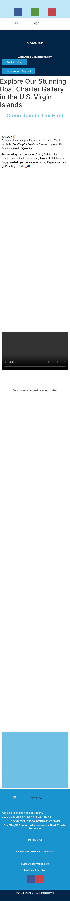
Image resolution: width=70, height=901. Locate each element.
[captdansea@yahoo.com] (35, 858)
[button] (35, 31)
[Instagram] (52, 12)
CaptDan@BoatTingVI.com (35, 56)
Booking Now (14, 62)
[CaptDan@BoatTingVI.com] (35, 50)
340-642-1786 (35, 43)
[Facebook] (18, 12)
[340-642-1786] (35, 37)
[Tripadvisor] (35, 12)
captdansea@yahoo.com (35, 863)
